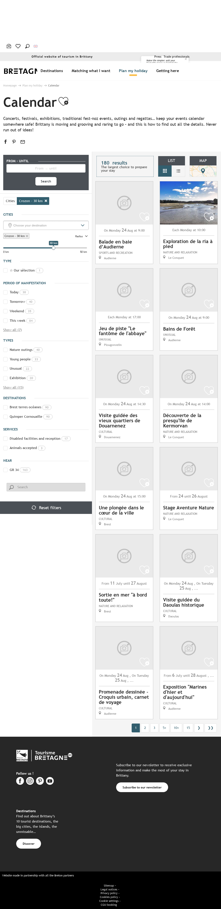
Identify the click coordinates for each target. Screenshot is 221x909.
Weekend (20, 311)
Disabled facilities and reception (39, 438)
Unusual (19, 368)
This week (21, 321)
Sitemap (109, 885)
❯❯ (210, 728)
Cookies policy (109, 897)
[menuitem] (27, 71)
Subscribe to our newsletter (142, 787)
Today (18, 292)
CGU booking (109, 904)
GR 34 (19, 470)
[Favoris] (18, 46)
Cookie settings (108, 901)
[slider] (53, 248)
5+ (164, 728)
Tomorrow (21, 302)
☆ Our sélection (25, 270)
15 (188, 728)
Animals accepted (26, 448)
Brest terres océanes (29, 407)
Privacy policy (109, 893)
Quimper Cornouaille (30, 416)
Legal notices (109, 889)
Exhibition (21, 378)
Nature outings (25, 350)
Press (157, 56)
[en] (36, 46)
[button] (27, 46)
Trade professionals (176, 56)
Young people (24, 359)
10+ (176, 728)
